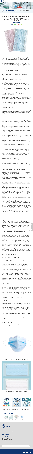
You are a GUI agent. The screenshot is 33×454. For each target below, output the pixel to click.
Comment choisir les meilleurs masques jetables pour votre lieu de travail (26, 409)
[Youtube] (27, 452)
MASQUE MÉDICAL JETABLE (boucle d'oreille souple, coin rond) (16, 391)
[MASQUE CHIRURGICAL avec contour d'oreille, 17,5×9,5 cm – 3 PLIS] (16, 343)
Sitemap (3, 451)
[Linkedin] (24, 452)
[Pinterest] (30, 452)
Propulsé (17, 20)
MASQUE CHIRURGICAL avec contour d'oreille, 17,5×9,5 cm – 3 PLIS (16, 359)
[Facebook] (23, 452)
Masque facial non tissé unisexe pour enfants (6, 419)
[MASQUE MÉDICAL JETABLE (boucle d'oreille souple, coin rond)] (16, 377)
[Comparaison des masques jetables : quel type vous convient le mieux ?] (6, 402)
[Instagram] (29, 452)
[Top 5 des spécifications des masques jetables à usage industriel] (16, 402)
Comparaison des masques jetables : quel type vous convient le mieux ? (6, 409)
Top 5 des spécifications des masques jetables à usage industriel (15, 409)
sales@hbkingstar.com (9, 439)
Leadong (10, 451)
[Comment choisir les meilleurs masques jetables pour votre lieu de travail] (26, 402)
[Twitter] (26, 452)
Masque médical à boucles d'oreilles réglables (10, 324)
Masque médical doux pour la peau (8, 322)
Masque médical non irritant (20, 325)
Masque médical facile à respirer (8, 325)
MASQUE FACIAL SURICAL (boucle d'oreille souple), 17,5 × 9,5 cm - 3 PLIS (11, 419)
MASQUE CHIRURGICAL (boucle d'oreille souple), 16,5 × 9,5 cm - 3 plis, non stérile (16, 419)
